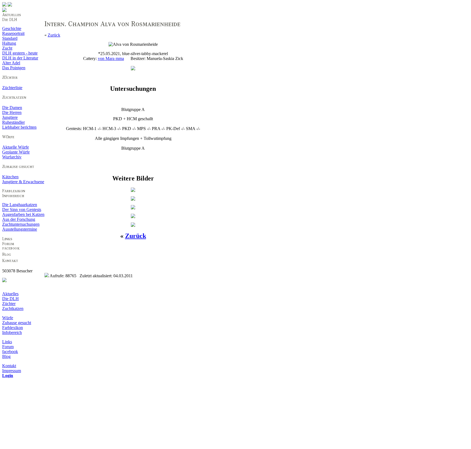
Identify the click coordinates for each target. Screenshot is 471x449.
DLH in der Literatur (20, 58)
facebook (10, 351)
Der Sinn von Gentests (21, 209)
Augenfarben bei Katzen (23, 214)
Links (7, 341)
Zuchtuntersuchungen (21, 224)
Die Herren (12, 112)
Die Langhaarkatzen (19, 204)
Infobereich (12, 332)
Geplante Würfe (16, 152)
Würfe (7, 317)
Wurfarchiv (12, 157)
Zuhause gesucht (16, 322)
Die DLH (10, 298)
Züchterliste (12, 87)
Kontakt (9, 365)
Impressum (11, 370)
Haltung (9, 43)
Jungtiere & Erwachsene (23, 181)
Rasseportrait (13, 33)
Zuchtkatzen (12, 308)
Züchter (9, 303)
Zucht (7, 48)
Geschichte (11, 28)
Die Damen (12, 107)
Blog (6, 356)
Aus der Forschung (18, 219)
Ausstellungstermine (19, 229)
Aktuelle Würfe (15, 147)
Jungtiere (10, 117)
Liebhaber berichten (19, 127)
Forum (8, 346)
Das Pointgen (13, 67)
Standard (9, 38)
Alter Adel (11, 63)
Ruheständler (13, 122)
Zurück (54, 35)
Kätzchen (10, 176)
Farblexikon (12, 327)
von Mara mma (111, 58)
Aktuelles (10, 293)
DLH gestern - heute (20, 53)
